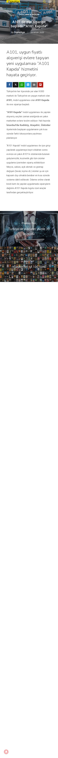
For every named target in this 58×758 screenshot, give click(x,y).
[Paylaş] (9, 84)
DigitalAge (19, 32)
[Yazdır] (34, 84)
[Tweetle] (15, 84)
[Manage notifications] (6, 751)
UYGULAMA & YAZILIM (29, 14)
